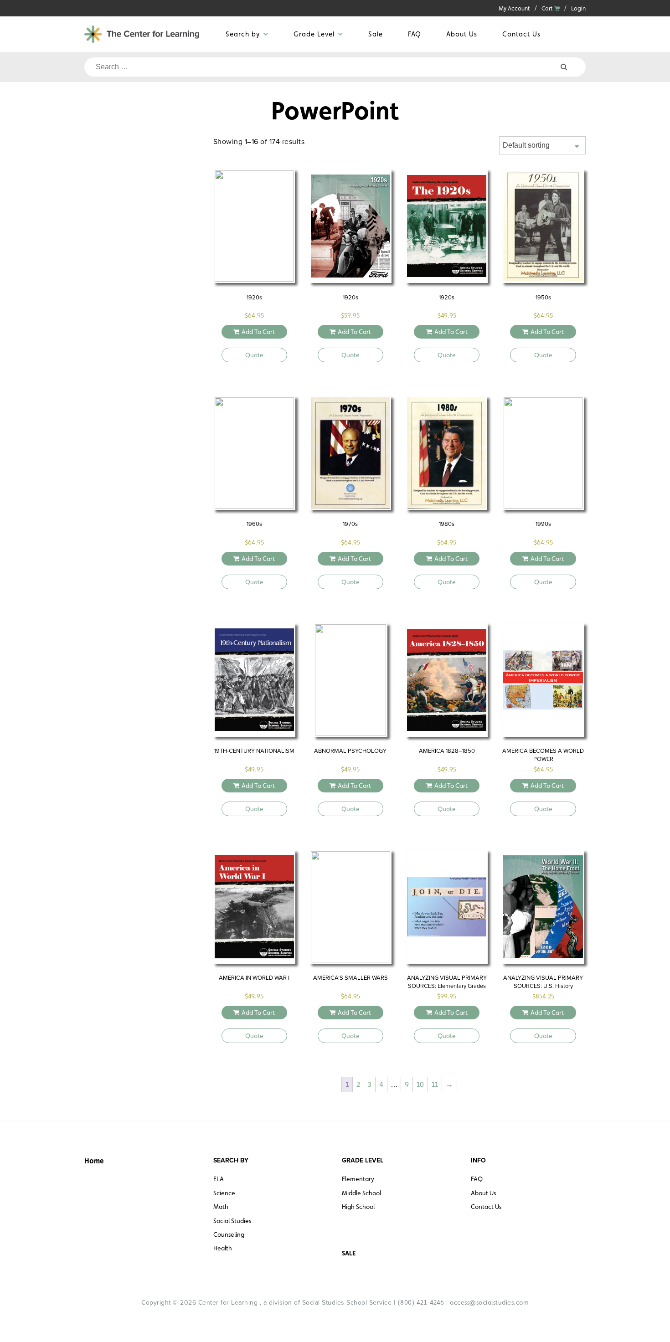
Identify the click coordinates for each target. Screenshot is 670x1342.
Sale (375, 34)
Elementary (358, 1179)
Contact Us (521, 34)
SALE (349, 1253)
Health (222, 1248)
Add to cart (258, 331)
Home (94, 1161)
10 (420, 1084)
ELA (218, 1179)
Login (578, 8)
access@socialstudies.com (489, 1302)
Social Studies (232, 1220)
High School (358, 1206)
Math (220, 1206)
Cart (547, 8)
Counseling (228, 1234)
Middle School (361, 1193)
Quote (254, 355)
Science (224, 1193)
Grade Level (314, 34)
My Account (514, 8)
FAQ (414, 34)
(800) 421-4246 (420, 1302)
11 (435, 1084)
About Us (461, 34)
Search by (243, 34)
